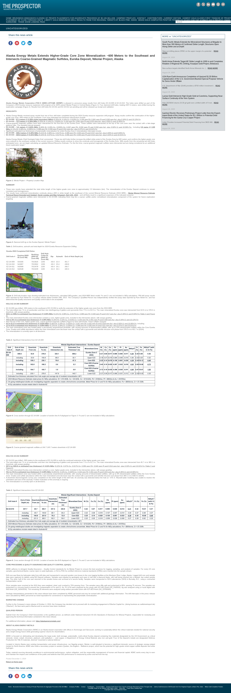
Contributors (154, 18)
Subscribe (11, 22)
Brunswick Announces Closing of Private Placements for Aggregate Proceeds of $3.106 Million (64, 18)
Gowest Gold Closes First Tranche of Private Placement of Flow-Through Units (129, 686)
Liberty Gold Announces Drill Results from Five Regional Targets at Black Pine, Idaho (90, 20)
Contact (141, 18)
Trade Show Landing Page (31, 22)
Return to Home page (14, 662)
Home (9, 18)
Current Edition (172, 18)
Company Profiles (126, 18)
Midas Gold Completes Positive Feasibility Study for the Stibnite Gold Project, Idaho (184, 20)
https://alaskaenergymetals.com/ (48, 621)
